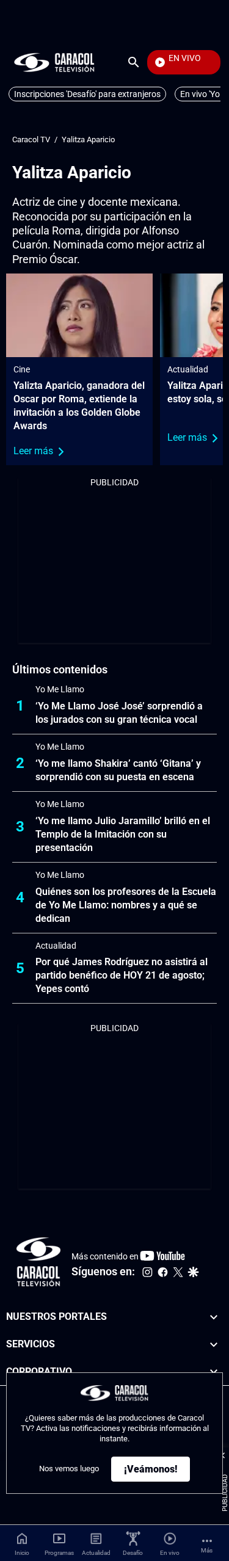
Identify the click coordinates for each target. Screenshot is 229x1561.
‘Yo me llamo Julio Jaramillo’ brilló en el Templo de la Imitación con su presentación (122, 834)
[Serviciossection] (214, 1344)
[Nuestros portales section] (214, 1317)
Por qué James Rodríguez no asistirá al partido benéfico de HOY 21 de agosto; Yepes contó (121, 975)
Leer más (33, 451)
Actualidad (187, 369)
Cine (21, 369)
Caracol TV (31, 139)
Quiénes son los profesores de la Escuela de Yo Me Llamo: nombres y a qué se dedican (125, 905)
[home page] (54, 62)
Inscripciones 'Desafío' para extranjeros (87, 94)
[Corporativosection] (214, 1372)
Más (207, 1550)
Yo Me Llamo (59, 689)
